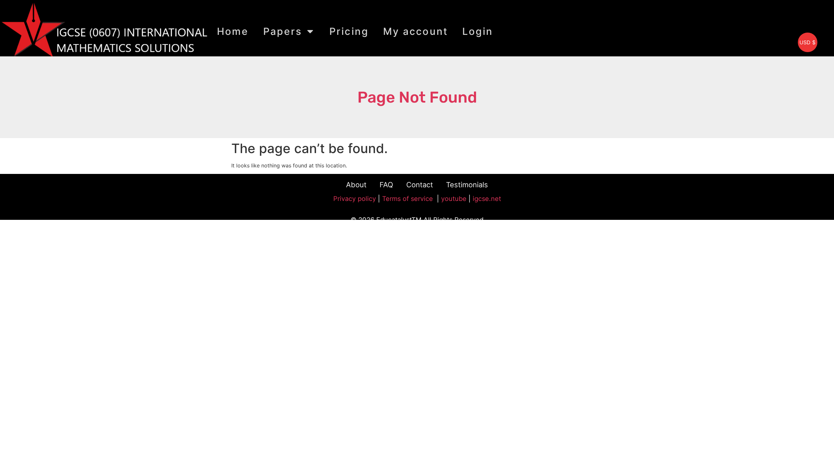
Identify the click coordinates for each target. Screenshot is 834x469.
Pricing (349, 31)
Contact (419, 184)
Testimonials (467, 184)
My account (415, 31)
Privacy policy (354, 199)
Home (233, 31)
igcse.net (487, 199)
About (356, 184)
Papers (282, 31)
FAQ (386, 184)
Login (477, 31)
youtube (454, 199)
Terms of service (408, 199)
